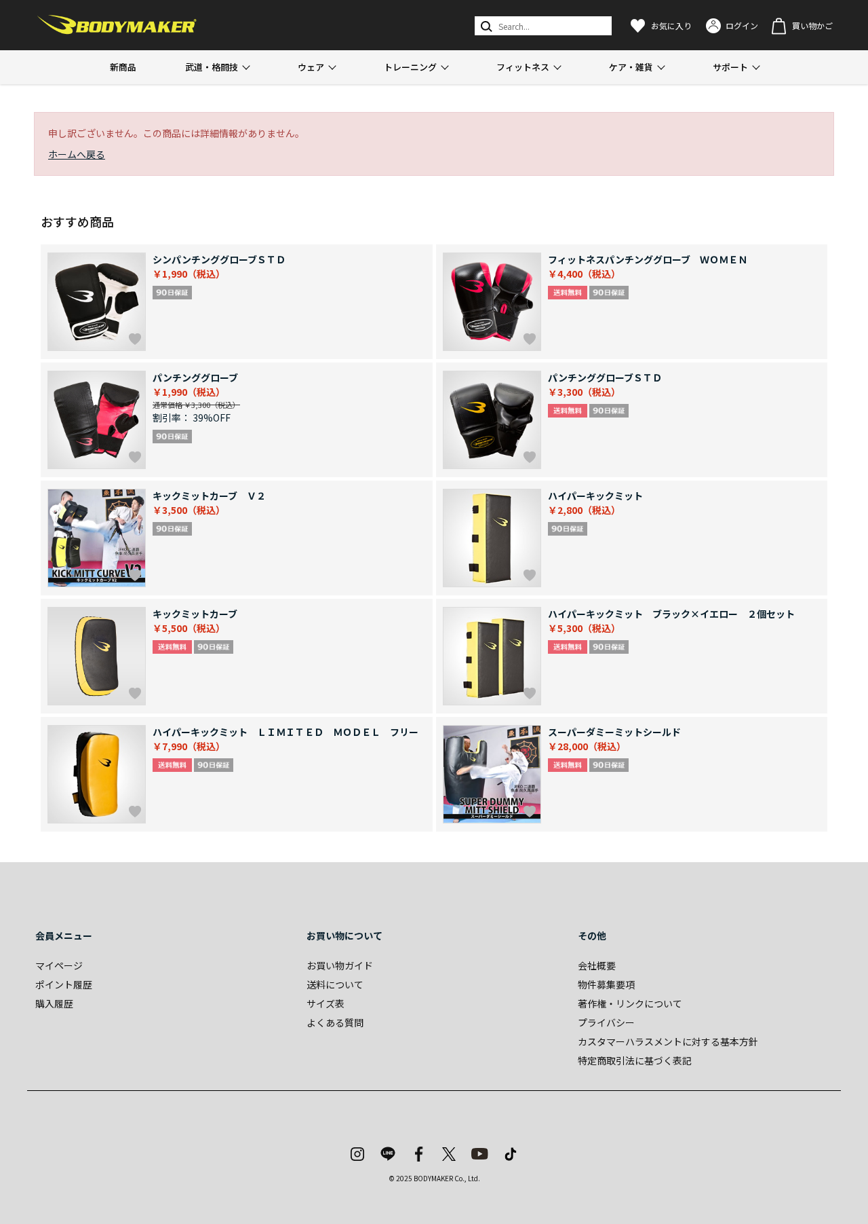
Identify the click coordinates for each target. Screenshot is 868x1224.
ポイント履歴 (63, 984)
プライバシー (606, 1022)
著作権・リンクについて (630, 1003)
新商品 (123, 66)
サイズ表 (325, 1003)
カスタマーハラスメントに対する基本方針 (668, 1041)
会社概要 (597, 965)
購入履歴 (54, 1003)
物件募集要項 (606, 984)
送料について (335, 984)
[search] (485, 26)
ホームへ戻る (76, 154)
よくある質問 (335, 1022)
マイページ (59, 965)
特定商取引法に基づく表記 (635, 1060)
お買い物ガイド (340, 965)
